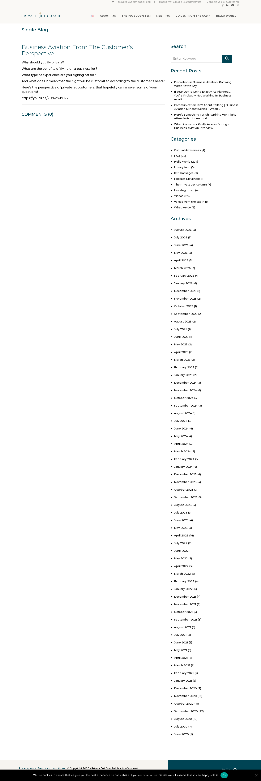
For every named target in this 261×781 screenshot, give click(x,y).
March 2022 (182, 573)
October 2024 (183, 398)
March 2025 (182, 359)
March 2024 (182, 451)
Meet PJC (163, 15)
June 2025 (181, 337)
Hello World (226, 15)
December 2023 (185, 474)
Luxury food (182, 167)
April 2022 (181, 566)
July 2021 (180, 635)
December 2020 (185, 688)
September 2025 (185, 314)
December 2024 (185, 382)
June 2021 (181, 642)
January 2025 (183, 375)
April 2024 (181, 444)
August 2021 (182, 627)
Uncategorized (184, 190)
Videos (178, 196)
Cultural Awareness (187, 150)
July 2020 (180, 726)
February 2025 (184, 367)
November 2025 (185, 298)
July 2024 (180, 421)
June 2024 (181, 428)
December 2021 (185, 596)
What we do (182, 207)
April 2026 (181, 260)
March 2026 (182, 268)
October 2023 (183, 489)
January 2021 (183, 680)
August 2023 (183, 505)
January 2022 (183, 589)
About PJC (108, 15)
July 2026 (180, 237)
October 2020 (184, 703)
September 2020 (186, 711)
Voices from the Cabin (193, 15)
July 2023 (180, 512)
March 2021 (182, 665)
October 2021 (183, 612)
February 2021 (184, 673)
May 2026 (181, 252)
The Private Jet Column (190, 184)
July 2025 (180, 329)
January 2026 (183, 283)
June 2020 (181, 734)
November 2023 (185, 482)
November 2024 (185, 390)
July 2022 (180, 543)
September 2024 (186, 405)
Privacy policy (27, 768)
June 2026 (181, 245)
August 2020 (183, 719)
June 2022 (181, 551)
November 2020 (185, 696)
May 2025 (180, 344)
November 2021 (185, 604)
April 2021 (181, 657)
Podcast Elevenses (187, 179)
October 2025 (183, 306)
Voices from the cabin (189, 201)
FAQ (177, 156)
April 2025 (181, 352)
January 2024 (183, 466)
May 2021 (180, 650)
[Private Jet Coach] (41, 16)
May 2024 (181, 436)
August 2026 (183, 230)
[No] (256, 775)
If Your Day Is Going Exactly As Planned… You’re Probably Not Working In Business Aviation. (203, 95)
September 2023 (186, 497)
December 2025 (185, 291)
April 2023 (181, 535)
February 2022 (184, 581)
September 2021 (185, 619)
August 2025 (182, 321)
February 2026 (184, 275)
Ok (224, 775)
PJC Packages (184, 173)
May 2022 (181, 558)
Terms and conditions (51, 768)
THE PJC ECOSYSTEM (136, 15)
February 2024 (184, 459)
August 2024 (183, 413)
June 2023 (181, 520)
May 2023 (181, 528)
